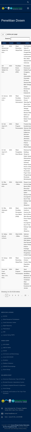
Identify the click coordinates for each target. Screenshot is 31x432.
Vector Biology (6, 388)
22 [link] (25, 295)
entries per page (12, 34)
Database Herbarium (8, 363)
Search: (7, 38)
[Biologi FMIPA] (13, 8)
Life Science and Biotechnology (11, 354)
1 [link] (6, 295)
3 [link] (12, 295)
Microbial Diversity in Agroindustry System (13, 382)
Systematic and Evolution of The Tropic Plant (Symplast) (14, 392)
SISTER (5, 316)
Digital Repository (7, 325)
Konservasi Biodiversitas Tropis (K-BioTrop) (14, 379)
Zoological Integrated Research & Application (14, 385)
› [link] (28, 295)
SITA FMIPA (6, 344)
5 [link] (18, 295)
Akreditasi (5, 360)
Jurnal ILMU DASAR (8, 357)
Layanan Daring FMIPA (9, 335)
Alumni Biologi (6, 369)
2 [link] (9, 295)
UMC (4, 332)
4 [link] (15, 295)
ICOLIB (5, 350)
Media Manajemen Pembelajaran (11, 319)
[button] (7, 43)
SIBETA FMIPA (7, 347)
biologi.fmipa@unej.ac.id (11, 413)
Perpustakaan (6, 328)
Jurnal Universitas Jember (9, 322)
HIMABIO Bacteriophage (9, 366)
